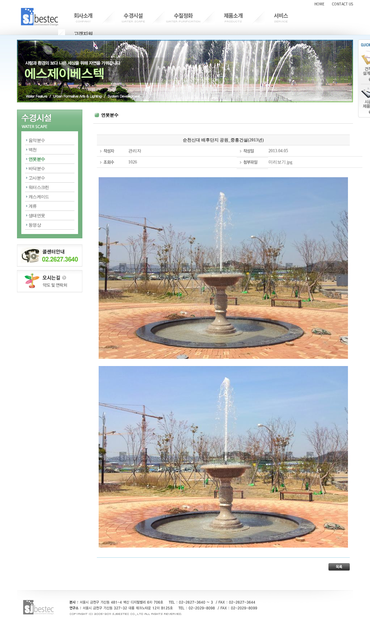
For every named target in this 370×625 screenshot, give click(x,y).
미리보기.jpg (280, 162)
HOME (319, 4)
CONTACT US (342, 4)
